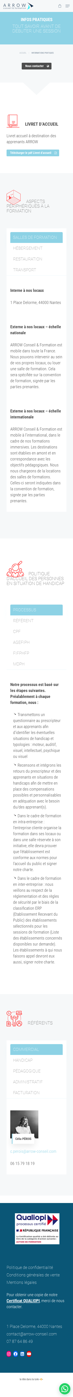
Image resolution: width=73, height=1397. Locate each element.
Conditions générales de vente (33, 1275)
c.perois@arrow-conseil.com (33, 1151)
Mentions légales (22, 1282)
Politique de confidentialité (30, 1267)
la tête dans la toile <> (31, 1379)
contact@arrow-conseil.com (32, 1334)
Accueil (22, 53)
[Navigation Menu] (68, 6)
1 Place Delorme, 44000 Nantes (34, 1326)
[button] (64, 1388)
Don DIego (12, 1379)
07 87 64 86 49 (20, 1341)
